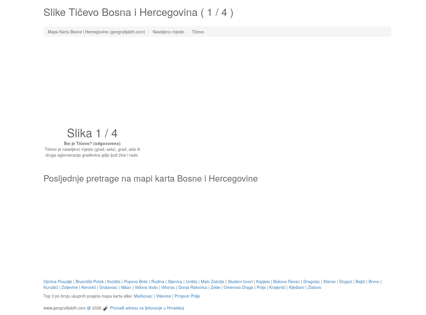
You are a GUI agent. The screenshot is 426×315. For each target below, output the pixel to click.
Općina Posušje (57, 281)
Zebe (215, 287)
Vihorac (168, 287)
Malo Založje (212, 281)
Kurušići (50, 287)
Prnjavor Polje (187, 296)
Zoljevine (69, 287)
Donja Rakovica (193, 287)
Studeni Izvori (240, 281)
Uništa (191, 281)
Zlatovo (314, 287)
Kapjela (263, 281)
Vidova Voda (146, 287)
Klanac (329, 281)
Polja (261, 287)
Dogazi (345, 281)
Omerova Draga (238, 287)
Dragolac (311, 281)
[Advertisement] (213, 83)
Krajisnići (277, 287)
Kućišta (114, 281)
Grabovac (108, 287)
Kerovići (88, 287)
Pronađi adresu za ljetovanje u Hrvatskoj (147, 307)
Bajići (360, 281)
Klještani (296, 287)
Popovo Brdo (136, 281)
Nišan (126, 287)
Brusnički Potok (90, 281)
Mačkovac (143, 296)
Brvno (374, 281)
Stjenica (175, 281)
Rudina (157, 281)
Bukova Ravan (286, 281)
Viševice (163, 296)
